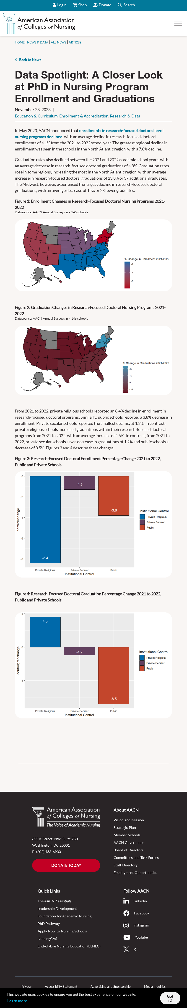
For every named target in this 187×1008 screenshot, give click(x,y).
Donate (105, 5)
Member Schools (127, 835)
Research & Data (125, 115)
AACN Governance (129, 842)
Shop (83, 7)
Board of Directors (128, 850)
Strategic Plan (125, 827)
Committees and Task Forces (136, 857)
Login (61, 5)
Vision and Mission (129, 820)
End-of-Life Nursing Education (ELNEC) (69, 946)
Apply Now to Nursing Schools (62, 931)
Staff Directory (126, 865)
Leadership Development (57, 908)
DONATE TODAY (66, 865)
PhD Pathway (49, 923)
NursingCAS (47, 938)
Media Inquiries (155, 986)
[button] (126, 5)
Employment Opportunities (135, 872)
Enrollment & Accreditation (83, 115)
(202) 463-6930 (48, 851)
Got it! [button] (170, 998)
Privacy (26, 986)
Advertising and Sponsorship (111, 986)
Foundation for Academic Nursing (64, 916)
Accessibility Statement (61, 986)
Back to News (30, 60)
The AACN (54, 901)
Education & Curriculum (36, 115)
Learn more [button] (17, 1001)
